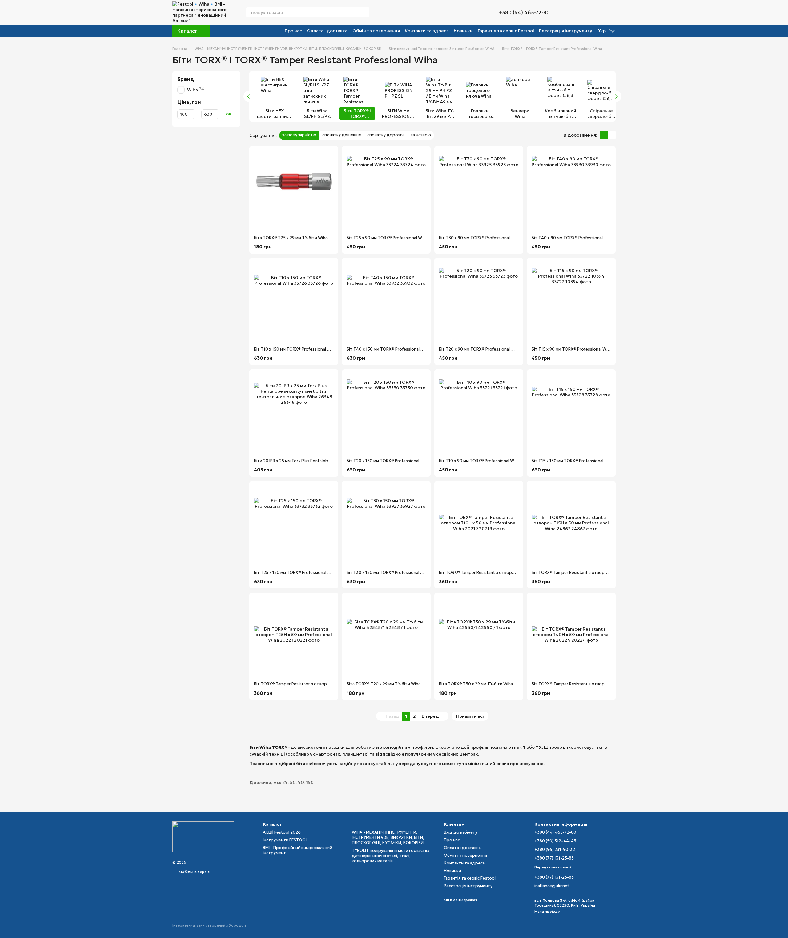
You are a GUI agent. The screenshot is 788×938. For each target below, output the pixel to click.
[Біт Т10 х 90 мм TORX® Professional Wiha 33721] (479, 414)
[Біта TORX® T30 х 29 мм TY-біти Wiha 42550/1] (479, 637)
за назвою (421, 135)
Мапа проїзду (547, 911)
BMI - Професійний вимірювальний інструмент (297, 850)
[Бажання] (598, 12)
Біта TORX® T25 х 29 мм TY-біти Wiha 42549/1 (299, 237)
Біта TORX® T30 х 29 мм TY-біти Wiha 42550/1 (484, 684)
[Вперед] (615, 96)
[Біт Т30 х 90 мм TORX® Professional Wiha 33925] (479, 190)
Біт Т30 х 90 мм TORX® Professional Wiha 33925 (486, 237)
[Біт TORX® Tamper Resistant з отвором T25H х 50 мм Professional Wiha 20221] (294, 637)
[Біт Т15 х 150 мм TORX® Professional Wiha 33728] (571, 414)
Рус (612, 31)
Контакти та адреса (427, 31)
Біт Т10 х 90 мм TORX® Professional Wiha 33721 (485, 460)
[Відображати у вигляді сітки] (604, 135)
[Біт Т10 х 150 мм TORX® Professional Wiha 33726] (294, 302)
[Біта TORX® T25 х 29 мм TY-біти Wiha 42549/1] (294, 190)
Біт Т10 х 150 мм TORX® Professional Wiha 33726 (302, 349)
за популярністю (299, 135)
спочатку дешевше (341, 135)
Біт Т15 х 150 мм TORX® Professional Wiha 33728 (579, 460)
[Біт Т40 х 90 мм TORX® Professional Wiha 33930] (571, 190)
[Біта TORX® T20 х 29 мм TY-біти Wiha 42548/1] (386, 637)
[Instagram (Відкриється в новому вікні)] (378, 12)
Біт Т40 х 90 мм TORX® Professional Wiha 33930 (579, 237)
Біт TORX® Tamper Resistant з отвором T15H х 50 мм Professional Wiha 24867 (609, 572)
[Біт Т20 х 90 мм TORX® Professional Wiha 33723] (479, 302)
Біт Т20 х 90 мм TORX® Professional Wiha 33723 (486, 349)
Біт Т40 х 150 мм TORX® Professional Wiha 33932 (395, 349)
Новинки (463, 31)
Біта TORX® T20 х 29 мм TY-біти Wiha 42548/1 (392, 684)
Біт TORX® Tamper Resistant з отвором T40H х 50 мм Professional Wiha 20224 (609, 684)
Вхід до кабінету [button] (460, 832)
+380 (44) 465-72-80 (524, 12)
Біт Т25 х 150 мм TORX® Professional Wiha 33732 (302, 572)
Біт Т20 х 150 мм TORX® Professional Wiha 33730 (395, 460)
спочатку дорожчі (385, 135)
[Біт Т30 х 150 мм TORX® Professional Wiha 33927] (386, 525)
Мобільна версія (194, 871)
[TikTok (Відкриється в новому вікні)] (385, 12)
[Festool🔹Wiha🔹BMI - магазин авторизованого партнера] (203, 836)
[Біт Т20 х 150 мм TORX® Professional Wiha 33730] (386, 414)
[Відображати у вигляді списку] (612, 135)
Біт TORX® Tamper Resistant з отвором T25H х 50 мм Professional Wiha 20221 (331, 684)
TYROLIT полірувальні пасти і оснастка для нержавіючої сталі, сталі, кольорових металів (390, 856)
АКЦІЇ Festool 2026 (282, 832)
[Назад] (249, 96)
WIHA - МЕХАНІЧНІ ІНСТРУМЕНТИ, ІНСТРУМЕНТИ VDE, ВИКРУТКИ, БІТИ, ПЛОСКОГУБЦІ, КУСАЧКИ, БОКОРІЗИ (388, 837)
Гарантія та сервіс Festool (506, 31)
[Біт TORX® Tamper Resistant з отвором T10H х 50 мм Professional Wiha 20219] (479, 525)
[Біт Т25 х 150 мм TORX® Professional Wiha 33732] (294, 525)
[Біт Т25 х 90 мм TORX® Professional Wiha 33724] (386, 190)
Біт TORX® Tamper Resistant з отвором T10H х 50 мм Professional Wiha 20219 (516, 572)
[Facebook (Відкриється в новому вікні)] (392, 12)
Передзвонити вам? (553, 867)
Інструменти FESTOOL (285, 840)
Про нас (293, 31)
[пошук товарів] (364, 12)
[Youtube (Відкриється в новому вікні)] (400, 12)
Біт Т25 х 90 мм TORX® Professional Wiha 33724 (394, 237)
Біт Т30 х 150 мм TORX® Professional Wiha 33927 (395, 572)
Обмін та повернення (376, 31)
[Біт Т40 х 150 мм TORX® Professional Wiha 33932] (386, 302)
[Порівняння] (571, 12)
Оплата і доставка (327, 31)
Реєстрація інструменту (565, 31)
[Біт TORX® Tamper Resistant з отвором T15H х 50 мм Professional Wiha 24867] (571, 525)
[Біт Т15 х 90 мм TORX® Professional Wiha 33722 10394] (571, 302)
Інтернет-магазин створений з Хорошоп (209, 925)
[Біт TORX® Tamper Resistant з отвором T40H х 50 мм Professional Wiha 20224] (571, 637)
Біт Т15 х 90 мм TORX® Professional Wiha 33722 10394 (585, 349)
